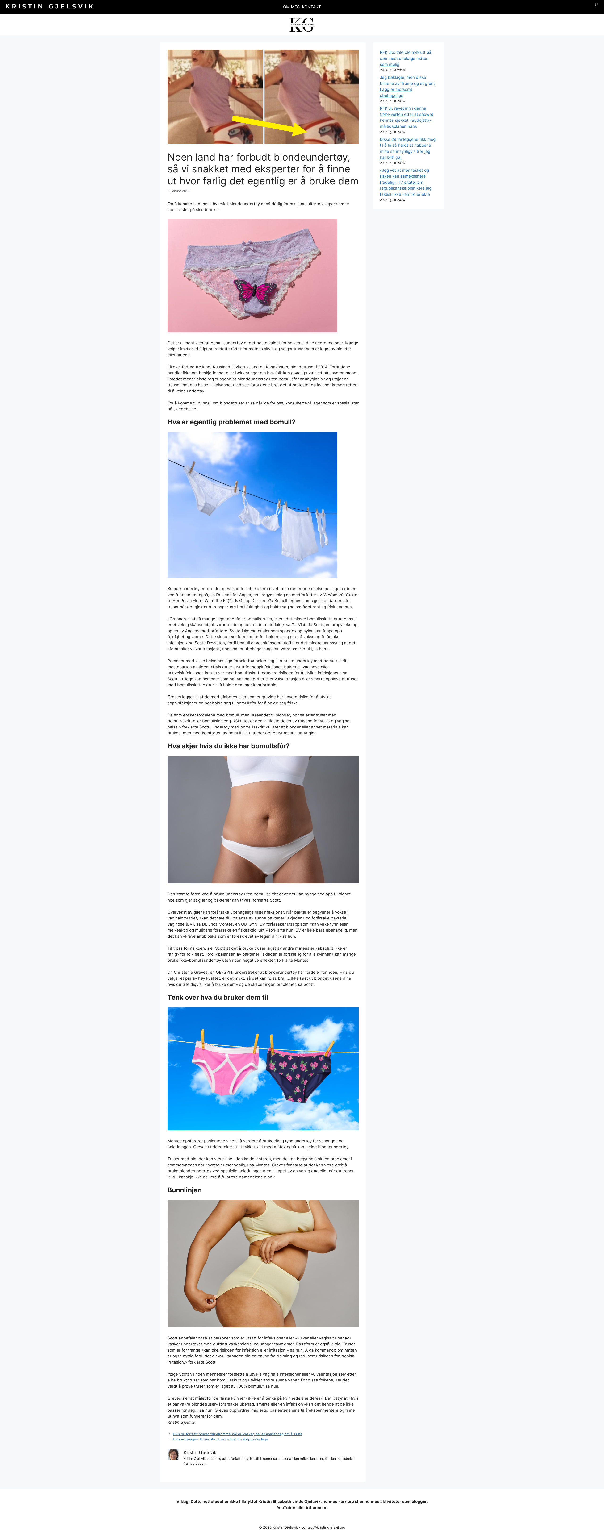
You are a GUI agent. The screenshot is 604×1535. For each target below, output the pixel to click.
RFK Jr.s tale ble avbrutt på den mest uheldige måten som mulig (405, 58)
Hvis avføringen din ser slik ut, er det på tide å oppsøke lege (220, 1439)
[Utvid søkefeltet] (596, 7)
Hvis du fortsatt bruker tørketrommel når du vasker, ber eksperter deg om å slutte (237, 1434)
